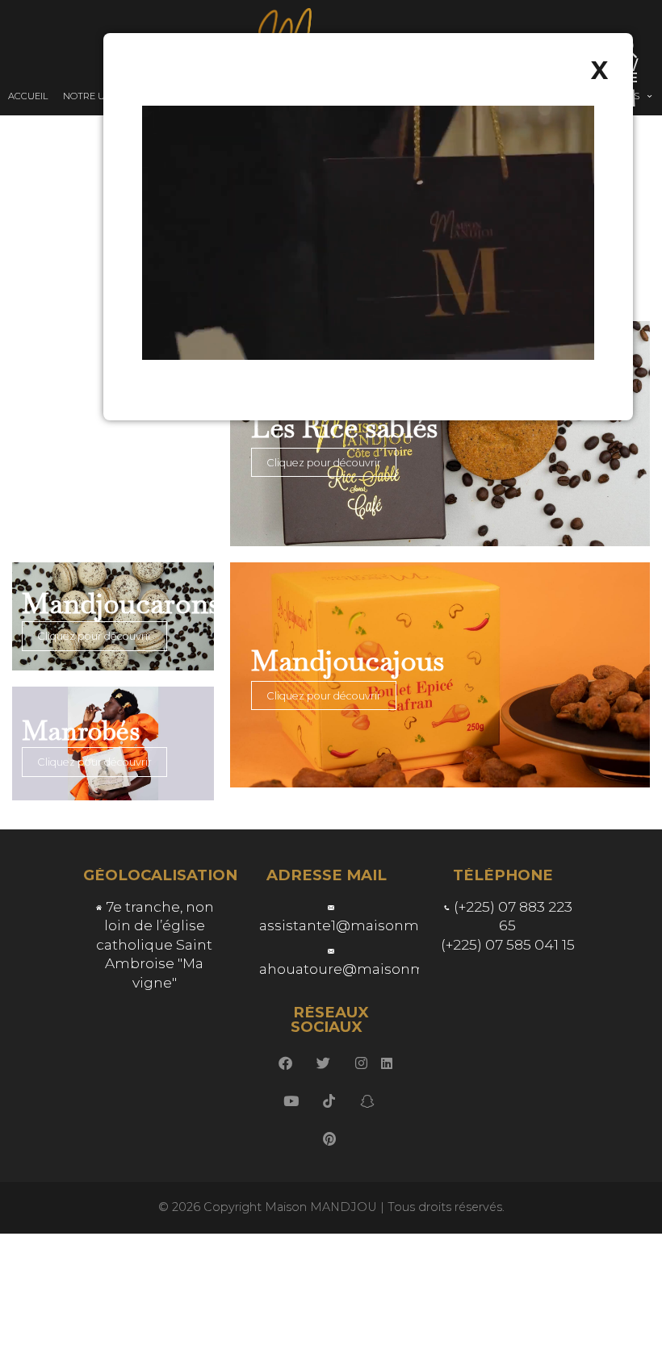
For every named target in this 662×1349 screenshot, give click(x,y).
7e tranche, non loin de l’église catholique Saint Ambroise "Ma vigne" (154, 944)
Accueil (28, 96)
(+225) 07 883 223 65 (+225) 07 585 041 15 (508, 925)
